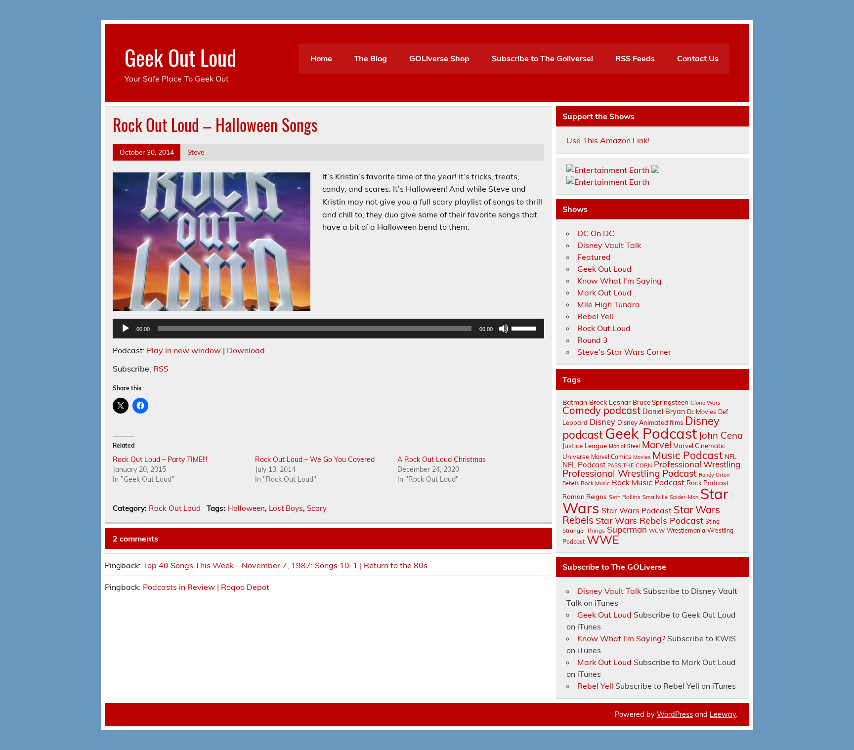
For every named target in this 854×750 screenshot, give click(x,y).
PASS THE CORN (629, 465)
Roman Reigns (584, 496)
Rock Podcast (707, 483)
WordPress (675, 714)
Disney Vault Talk (609, 245)
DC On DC (595, 233)
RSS (161, 369)
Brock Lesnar (610, 402)
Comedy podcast (601, 410)
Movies (641, 457)
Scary (317, 508)
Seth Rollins (624, 496)
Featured (594, 257)
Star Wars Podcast (636, 510)
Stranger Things (583, 530)
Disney (602, 422)
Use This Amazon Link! (607, 140)
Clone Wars (705, 402)
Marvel (656, 445)
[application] (328, 328)
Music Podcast (687, 455)
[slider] (525, 327)
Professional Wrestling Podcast (629, 473)
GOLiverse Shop (439, 58)
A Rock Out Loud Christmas (441, 459)
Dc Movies (701, 412)
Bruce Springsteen (660, 402)
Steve (195, 152)
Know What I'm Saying (619, 281)
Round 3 (592, 340)
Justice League (584, 445)
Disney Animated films (650, 422)
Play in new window (184, 350)
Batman (574, 402)
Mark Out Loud (604, 292)
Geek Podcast (651, 433)
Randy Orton (714, 474)
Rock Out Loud (175, 508)
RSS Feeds (635, 58)
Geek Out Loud (180, 57)
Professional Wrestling (697, 464)
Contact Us (698, 58)
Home (321, 58)
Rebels (570, 483)
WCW (657, 530)
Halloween (246, 508)
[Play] (125, 328)
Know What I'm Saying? (621, 638)
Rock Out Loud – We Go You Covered (315, 459)
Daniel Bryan (663, 411)
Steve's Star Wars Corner (624, 352)
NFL (730, 456)
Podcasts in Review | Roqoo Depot (206, 587)
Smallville (655, 497)
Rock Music (595, 483)
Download (246, 350)
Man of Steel (624, 446)
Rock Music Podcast (648, 482)
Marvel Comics (611, 456)
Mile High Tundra (608, 304)
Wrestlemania (686, 530)
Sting (712, 521)
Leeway (723, 714)
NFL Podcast (583, 464)
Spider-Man (684, 497)
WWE (603, 539)
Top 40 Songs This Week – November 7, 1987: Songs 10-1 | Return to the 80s (285, 565)
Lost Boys (286, 508)
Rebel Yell (595, 316)
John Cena (721, 435)
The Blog (370, 58)
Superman (627, 529)
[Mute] (504, 328)
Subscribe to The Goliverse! (542, 58)
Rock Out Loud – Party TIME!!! (160, 459)
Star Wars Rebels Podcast (649, 520)
